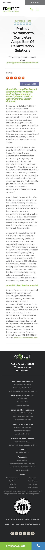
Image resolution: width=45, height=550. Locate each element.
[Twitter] (21, 23)
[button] (7, 78)
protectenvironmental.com (26, 338)
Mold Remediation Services (22, 395)
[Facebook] (15, 23)
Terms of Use (19, 524)
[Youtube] (24, 23)
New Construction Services (22, 439)
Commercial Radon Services (22, 410)
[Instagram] (27, 23)
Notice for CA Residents (32, 524)
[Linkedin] (18, 23)
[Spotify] (30, 23)
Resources (22, 457)
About (22, 474)
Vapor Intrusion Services (22, 424)
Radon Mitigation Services (22, 381)
